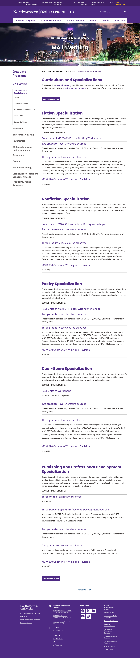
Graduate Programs (55, 71)
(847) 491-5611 (58, 639)
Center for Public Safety (98, 3)
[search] (125, 12)
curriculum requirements (74, 88)
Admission (18, 128)
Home (44, 71)
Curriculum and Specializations (20, 92)
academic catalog (63, 85)
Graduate (21, 3)
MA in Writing (20, 84)
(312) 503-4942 (58, 645)
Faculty (105, 20)
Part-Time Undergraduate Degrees (109, 607)
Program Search (109, 649)
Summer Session (109, 646)
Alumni (92, 20)
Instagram (88, 616)
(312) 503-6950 (58, 631)
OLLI (111, 3)
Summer (77, 3)
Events (16, 161)
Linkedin (93, 611)
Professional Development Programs (108, 631)
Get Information (120, 3)
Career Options (20, 122)
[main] (84, 331)
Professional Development (58, 3)
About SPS (120, 20)
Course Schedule (21, 104)
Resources (18, 155)
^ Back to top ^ (84, 590)
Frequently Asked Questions (22, 183)
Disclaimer (23, 616)
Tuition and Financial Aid (24, 110)
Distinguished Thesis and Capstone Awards (25, 175)
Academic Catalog (22, 167)
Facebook (83, 611)
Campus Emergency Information (30, 619)
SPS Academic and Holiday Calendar (22, 149)
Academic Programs (25, 20)
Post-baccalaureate (31, 3)
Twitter (88, 611)
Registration (19, 141)
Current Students (75, 20)
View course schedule (51, 99)
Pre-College (84, 3)
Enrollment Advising (23, 135)
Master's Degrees (109, 612)
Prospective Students (51, 20)
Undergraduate (47, 3)
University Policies (26, 623)
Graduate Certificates (111, 621)
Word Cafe (18, 116)
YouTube (83, 616)
